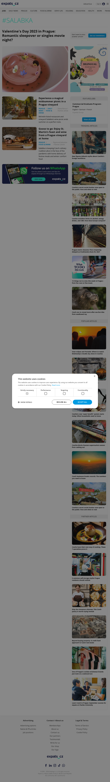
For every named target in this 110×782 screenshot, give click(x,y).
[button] (25, 402)
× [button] (94, 376)
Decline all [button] (62, 402)
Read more (56, 385)
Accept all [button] (82, 402)
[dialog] (55, 391)
